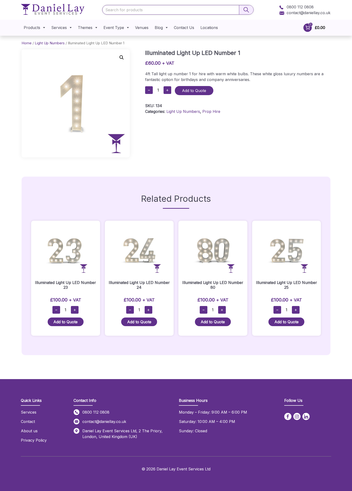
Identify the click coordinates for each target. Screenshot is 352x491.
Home (27, 43)
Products (32, 27)
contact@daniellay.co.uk (308, 12)
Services (59, 27)
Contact (28, 421)
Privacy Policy (34, 440)
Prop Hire (211, 111)
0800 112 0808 (299, 7)
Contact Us (184, 27)
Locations (209, 27)
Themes (85, 27)
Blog (159, 27)
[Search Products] (246, 9)
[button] (121, 57)
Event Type (113, 27)
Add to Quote (194, 90)
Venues (141, 27)
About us (29, 430)
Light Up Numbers (50, 43)
